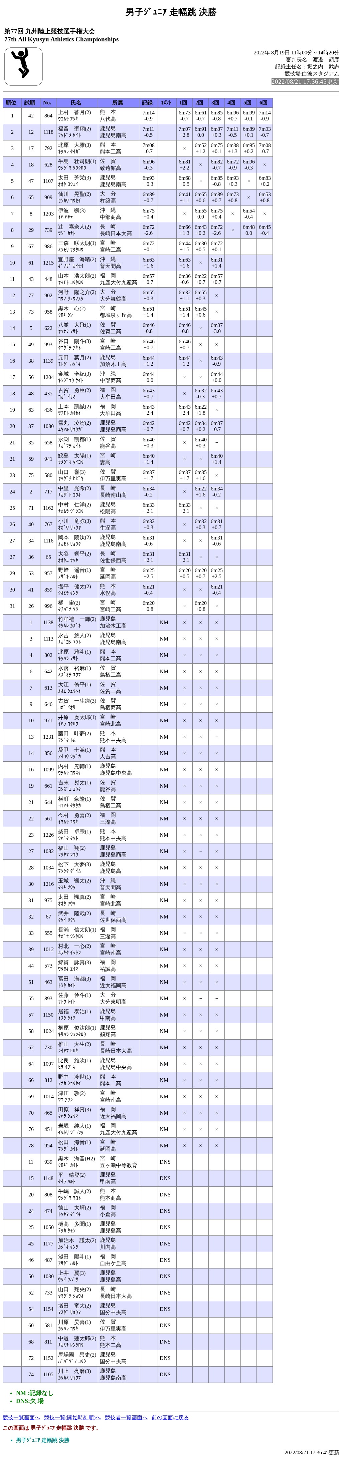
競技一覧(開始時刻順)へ (72, 1417)
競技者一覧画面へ (126, 1417)
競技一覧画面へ (21, 1417)
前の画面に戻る (170, 1417)
